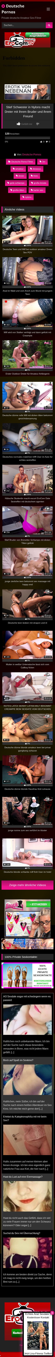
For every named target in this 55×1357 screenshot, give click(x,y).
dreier (21, 176)
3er (43, 161)
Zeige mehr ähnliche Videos (27, 885)
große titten (18, 190)
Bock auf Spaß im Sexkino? (18, 996)
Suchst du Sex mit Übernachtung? (21, 1169)
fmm (35, 176)
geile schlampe (17, 183)
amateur (19, 169)
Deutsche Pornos (13, 9)
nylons (28, 197)
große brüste (40, 183)
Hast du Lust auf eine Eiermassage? (22, 1113)
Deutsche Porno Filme (22, 161)
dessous (37, 169)
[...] (40, 1045)
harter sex (38, 190)
